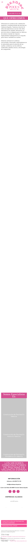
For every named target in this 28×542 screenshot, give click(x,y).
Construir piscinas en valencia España (12, 531)
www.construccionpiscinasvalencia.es (10, 530)
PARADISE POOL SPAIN (9, 526)
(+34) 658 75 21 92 (14, 13)
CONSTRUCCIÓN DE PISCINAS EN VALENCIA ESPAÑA (13, 522)
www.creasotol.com (22, 541)
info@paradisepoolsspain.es (14, 484)
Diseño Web (13, 541)
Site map (5, 534)
